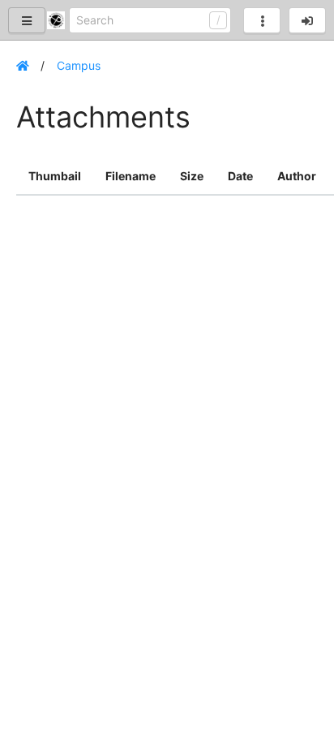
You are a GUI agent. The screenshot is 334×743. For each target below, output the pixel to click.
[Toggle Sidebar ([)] (26, 20)
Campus (79, 65)
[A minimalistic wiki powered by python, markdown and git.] (58, 20)
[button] (307, 20)
